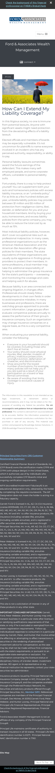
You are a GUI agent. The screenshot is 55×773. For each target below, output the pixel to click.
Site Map (4, 752)
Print (8, 76)
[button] (42, 34)
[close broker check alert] (51, 2)
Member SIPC (32, 692)
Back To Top (43, 762)
